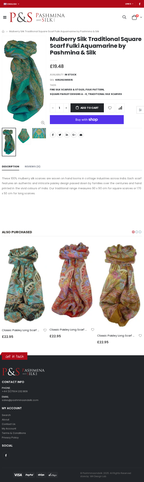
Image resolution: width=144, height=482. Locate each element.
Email (81, 135)
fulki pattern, (95, 89)
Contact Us (8, 424)
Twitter (60, 135)
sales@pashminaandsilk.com (20, 400)
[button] (133, 232)
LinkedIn (67, 135)
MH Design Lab (98, 476)
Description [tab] (10, 166)
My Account (9, 428)
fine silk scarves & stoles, (68, 89)
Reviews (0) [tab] (32, 166)
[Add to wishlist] (109, 107)
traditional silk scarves (105, 94)
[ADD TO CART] (40, 247)
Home (3, 31)
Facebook (53, 135)
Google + (74, 135)
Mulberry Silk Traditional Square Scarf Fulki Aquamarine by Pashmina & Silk (95, 46)
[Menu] (4, 17)
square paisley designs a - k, (69, 94)
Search (6, 415)
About (5, 419)
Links (128, 3)
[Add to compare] (120, 107)
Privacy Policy (10, 437)
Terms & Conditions (14, 433)
